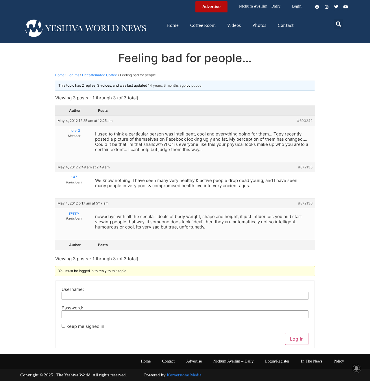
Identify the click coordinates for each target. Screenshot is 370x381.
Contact (286, 25)
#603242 (304, 120)
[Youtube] (346, 7)
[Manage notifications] (356, 368)
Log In (297, 339)
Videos (234, 25)
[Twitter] (336, 7)
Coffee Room (203, 25)
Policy (339, 361)
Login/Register (277, 361)
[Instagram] (327, 7)
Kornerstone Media (184, 375)
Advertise (194, 361)
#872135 (305, 167)
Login (296, 6)
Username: (73, 289)
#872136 (305, 203)
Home (172, 25)
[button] (338, 24)
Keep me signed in (85, 326)
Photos (259, 25)
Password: (72, 308)
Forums (73, 75)
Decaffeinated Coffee (99, 75)
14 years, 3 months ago (167, 85)
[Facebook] (317, 7)
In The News (311, 361)
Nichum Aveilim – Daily (259, 6)
